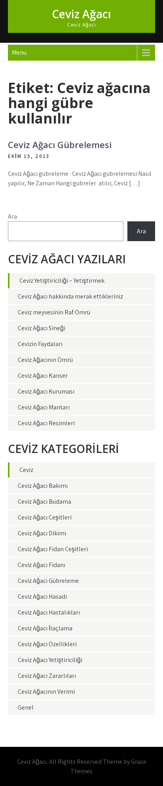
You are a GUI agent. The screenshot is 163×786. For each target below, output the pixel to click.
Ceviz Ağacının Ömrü (45, 360)
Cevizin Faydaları (40, 344)
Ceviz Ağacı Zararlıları (47, 676)
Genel (26, 707)
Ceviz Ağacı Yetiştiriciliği (50, 660)
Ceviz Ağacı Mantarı (44, 407)
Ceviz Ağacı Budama (44, 501)
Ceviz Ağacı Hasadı (42, 596)
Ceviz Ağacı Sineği (41, 328)
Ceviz (26, 470)
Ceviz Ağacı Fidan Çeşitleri (53, 549)
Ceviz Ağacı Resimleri (46, 423)
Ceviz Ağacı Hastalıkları (49, 612)
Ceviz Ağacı (81, 13)
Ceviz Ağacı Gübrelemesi (60, 144)
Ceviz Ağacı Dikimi (42, 533)
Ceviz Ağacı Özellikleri (47, 644)
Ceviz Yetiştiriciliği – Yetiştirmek (61, 280)
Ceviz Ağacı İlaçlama (45, 628)
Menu (19, 52)
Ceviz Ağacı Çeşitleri (45, 517)
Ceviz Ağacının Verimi (46, 691)
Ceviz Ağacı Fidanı (41, 565)
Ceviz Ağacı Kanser (43, 375)
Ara (12, 216)
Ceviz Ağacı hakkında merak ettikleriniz (70, 296)
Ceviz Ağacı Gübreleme (48, 581)
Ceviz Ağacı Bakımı (43, 485)
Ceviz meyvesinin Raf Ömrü (54, 312)
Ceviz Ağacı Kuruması (46, 391)
